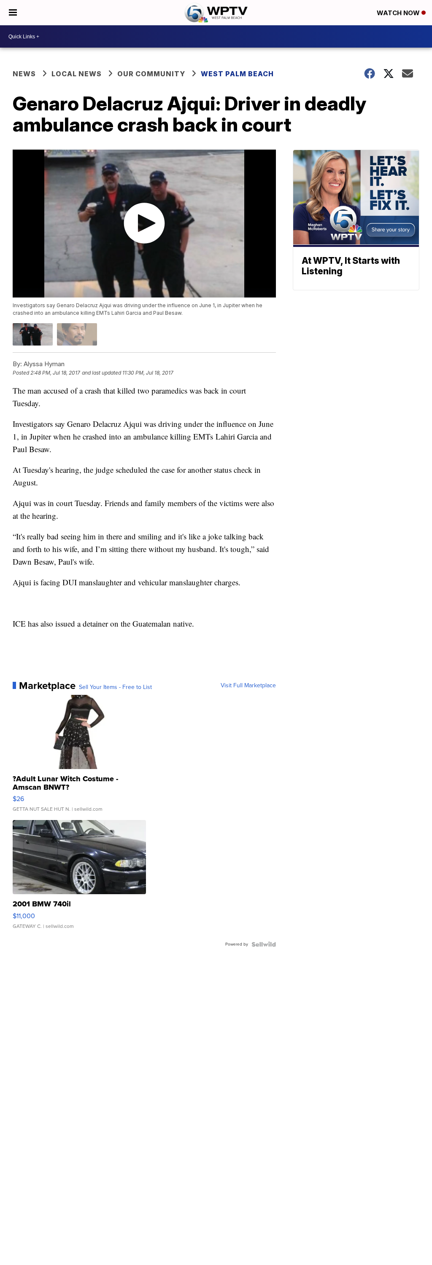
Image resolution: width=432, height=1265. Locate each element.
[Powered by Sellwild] (263, 944)
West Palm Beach (237, 74)
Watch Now (399, 13)
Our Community (151, 74)
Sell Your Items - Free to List (115, 687)
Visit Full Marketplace (248, 686)
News (24, 74)
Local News (76, 74)
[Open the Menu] (12, 12)
